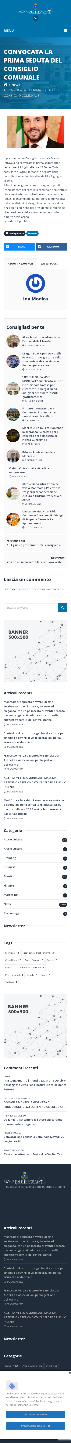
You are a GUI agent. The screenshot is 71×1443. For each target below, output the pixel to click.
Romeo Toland (12, 1150)
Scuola (32, 974)
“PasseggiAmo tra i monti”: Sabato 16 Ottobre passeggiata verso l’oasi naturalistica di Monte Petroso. (35, 1085)
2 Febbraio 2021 (33, 420)
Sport (46, 974)
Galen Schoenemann (15, 1098)
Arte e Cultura (13, 839)
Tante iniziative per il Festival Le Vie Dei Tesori (34, 1154)
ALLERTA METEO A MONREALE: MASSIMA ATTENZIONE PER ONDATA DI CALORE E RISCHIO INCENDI (35, 782)
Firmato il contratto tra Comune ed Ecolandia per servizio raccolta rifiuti (39, 412)
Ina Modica (35, 299)
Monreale (12, 952)
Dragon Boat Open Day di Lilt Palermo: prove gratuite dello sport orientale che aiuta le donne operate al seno (41, 359)
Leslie (7, 1076)
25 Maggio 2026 (32, 503)
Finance (9, 885)
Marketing (11, 895)
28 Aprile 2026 (32, 444)
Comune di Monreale (31, 967)
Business (9, 867)
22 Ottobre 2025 (33, 527)
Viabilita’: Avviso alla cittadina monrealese (29, 470)
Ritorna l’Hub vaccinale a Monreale (38, 454)
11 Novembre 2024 (34, 345)
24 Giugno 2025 (32, 369)
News (16, 85)
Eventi (8, 876)
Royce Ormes (11, 1132)
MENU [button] (9, 30)
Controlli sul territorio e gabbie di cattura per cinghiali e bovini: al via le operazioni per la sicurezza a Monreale (34, 737)
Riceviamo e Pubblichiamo (38, 952)
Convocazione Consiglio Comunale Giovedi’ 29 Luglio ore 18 (34, 1139)
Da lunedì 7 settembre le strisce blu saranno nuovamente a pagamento (33, 1122)
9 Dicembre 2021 (33, 460)
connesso (25, 589)
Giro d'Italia (13, 960)
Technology (11, 913)
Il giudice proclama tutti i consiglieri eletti (38, 545)
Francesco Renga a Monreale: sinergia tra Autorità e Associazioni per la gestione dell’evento (31, 760)
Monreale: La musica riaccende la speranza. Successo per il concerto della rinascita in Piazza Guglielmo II (42, 434)
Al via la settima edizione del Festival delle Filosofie (41, 339)
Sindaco (11, 982)
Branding (10, 858)
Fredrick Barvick (13, 1115)
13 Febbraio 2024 (33, 400)
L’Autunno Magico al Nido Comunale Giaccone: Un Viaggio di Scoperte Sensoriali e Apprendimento (43, 517)
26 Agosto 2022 (19, 476)
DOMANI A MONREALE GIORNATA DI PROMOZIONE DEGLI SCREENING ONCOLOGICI (33, 1104)
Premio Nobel (14, 974)
